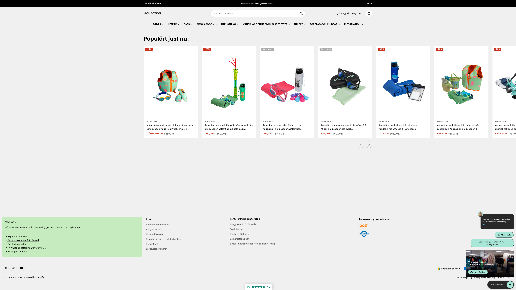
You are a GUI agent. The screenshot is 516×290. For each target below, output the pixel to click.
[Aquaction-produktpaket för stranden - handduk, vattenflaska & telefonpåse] (403, 82)
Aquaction (151, 121)
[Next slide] (369, 145)
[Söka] (301, 13)
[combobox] (258, 13)
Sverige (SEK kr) (449, 268)
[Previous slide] (361, 145)
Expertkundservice (17, 236)
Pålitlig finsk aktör (16, 244)
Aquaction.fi (16, 277)
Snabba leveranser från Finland (23, 240)
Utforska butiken (152, 3)
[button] (258, 287)
